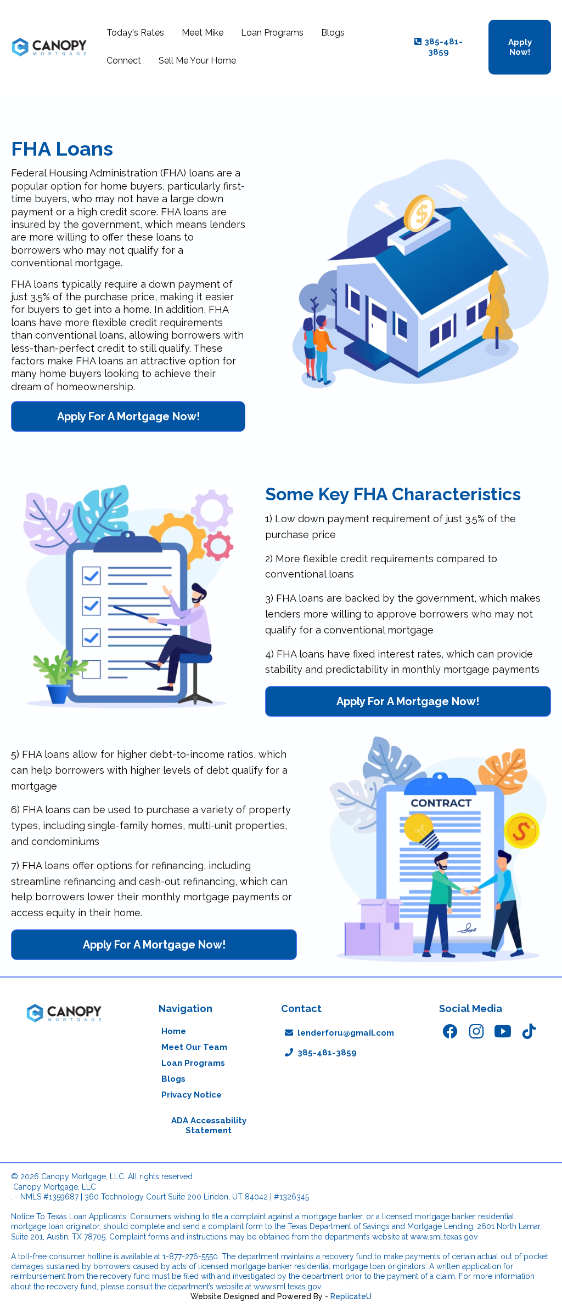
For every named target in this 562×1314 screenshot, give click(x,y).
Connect (123, 60)
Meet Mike (202, 32)
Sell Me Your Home (197, 60)
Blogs (333, 32)
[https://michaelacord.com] (49, 47)
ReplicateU (351, 1296)
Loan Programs (272, 32)
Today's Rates (135, 32)
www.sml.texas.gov (443, 1236)
